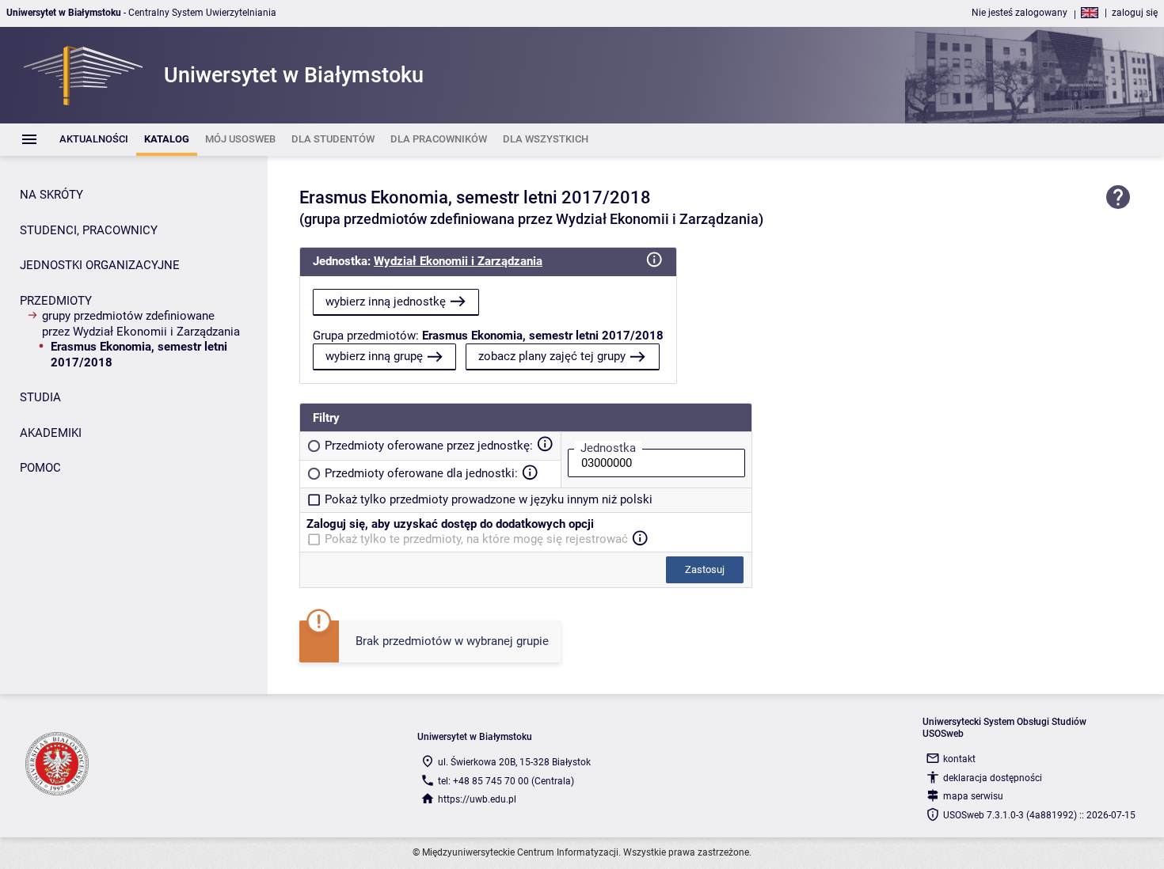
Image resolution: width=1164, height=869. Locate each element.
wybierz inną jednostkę (385, 301)
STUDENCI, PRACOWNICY (89, 230)
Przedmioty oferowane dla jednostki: (421, 473)
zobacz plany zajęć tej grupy (552, 356)
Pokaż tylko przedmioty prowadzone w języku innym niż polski (488, 499)
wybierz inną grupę (374, 356)
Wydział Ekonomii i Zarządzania (458, 261)
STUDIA (40, 397)
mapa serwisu (973, 796)
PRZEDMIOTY (56, 301)
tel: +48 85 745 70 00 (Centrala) (506, 781)
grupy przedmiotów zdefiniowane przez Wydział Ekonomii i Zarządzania (141, 324)
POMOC (40, 468)
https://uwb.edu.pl (477, 799)
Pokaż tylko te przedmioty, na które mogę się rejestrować (476, 539)
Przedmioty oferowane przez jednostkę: (428, 445)
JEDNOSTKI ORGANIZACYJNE (100, 265)
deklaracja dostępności (992, 778)
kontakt (959, 759)
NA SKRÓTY (51, 195)
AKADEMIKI (51, 433)
